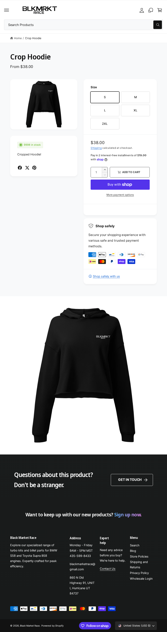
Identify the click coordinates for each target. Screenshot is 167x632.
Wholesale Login (141, 578)
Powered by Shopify (52, 625)
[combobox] (83, 24)
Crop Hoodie (33, 38)
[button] (6, 10)
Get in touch (130, 480)
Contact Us (107, 569)
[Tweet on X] (27, 167)
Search (135, 545)
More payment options (120, 194)
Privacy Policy (139, 573)
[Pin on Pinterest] (34, 167)
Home (18, 38)
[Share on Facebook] (19, 167)
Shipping (96, 147)
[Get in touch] (150, 10)
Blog (133, 551)
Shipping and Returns (139, 564)
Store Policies (139, 556)
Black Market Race (30, 625)
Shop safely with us (106, 276)
